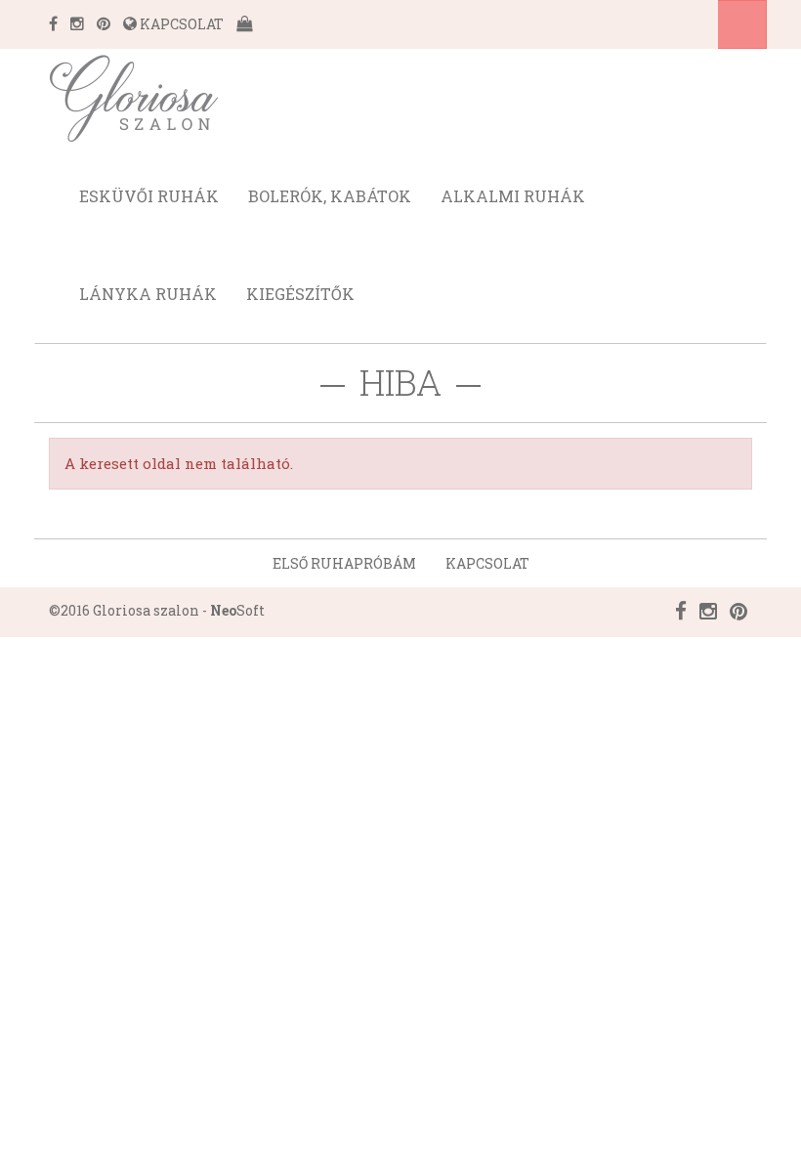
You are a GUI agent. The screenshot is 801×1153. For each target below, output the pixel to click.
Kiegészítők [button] (300, 293)
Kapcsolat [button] (487, 563)
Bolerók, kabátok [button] (329, 196)
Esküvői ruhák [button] (149, 196)
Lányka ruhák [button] (148, 293)
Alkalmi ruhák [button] (513, 196)
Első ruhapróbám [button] (344, 563)
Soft (237, 610)
